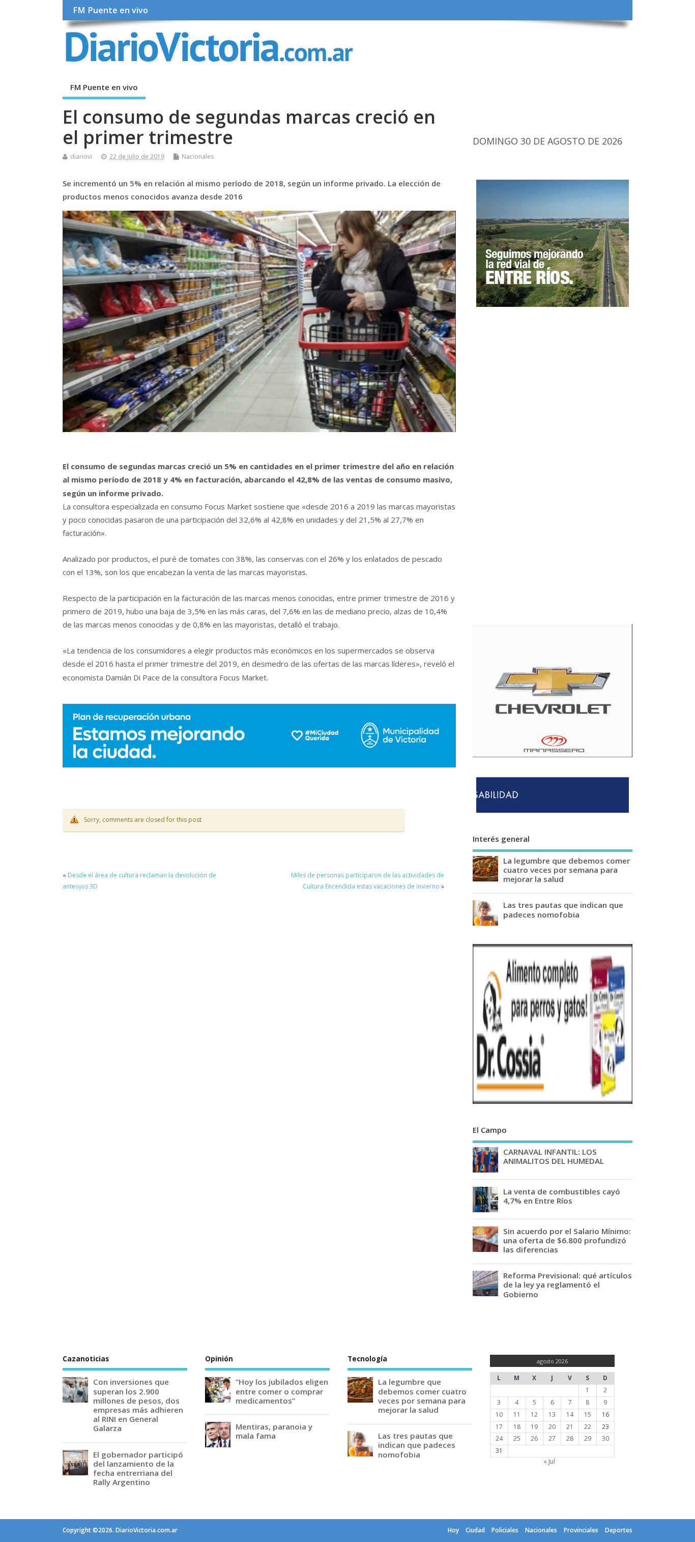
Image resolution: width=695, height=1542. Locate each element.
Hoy (453, 1530)
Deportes (618, 1530)
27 (552, 1438)
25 (516, 1438)
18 (516, 1426)
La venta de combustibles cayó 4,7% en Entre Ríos (561, 1196)
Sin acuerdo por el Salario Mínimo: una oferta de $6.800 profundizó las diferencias (567, 1240)
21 (569, 1426)
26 (534, 1438)
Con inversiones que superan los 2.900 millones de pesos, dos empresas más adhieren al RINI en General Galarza (138, 1405)
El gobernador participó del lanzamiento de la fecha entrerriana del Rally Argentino (138, 1468)
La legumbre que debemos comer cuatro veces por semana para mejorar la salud (566, 869)
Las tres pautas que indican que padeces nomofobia (563, 909)
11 (516, 1414)
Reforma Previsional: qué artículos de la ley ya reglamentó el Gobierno (567, 1284)
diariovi (81, 156)
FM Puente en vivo (110, 10)
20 (552, 1426)
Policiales (504, 1530)
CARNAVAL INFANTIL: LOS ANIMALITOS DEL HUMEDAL (553, 1156)
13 (552, 1414)
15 (587, 1414)
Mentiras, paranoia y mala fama (274, 1431)
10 (499, 1414)
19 (534, 1426)
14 (569, 1414)
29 (587, 1438)
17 (499, 1426)
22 (587, 1426)
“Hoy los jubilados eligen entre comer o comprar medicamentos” (282, 1391)
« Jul (549, 1461)
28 (569, 1438)
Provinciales (581, 1530)
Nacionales (198, 156)
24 (499, 1438)
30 (605, 1438)
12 (534, 1414)
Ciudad (475, 1530)
